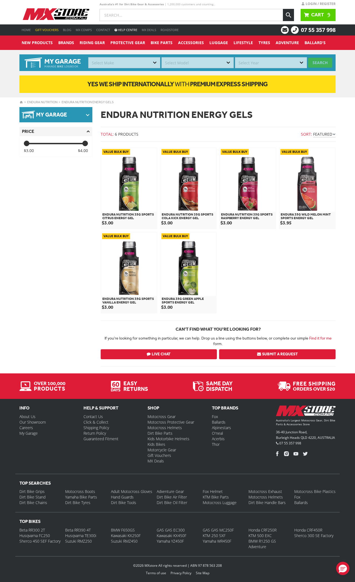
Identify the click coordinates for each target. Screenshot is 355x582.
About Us (27, 416)
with (177, 84)
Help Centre (127, 30)
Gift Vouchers (47, 30)
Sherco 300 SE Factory (313, 535)
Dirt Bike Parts (160, 433)
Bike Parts (162, 42)
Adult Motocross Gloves (131, 491)
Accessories (191, 42)
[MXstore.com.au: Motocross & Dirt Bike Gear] (56, 14)
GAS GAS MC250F (218, 530)
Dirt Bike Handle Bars (267, 502)
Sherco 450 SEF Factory (39, 541)
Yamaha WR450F (217, 541)
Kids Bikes (156, 444)
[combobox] (124, 62)
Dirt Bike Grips (32, 491)
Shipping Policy (96, 427)
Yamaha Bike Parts (81, 497)
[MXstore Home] (306, 412)
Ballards (218, 422)
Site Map (202, 573)
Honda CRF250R (262, 530)
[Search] (288, 15)
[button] (342, 568)
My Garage (28, 433)
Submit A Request (280, 354)
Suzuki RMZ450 (124, 541)
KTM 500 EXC (260, 535)
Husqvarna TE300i (80, 535)
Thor (216, 444)
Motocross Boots (80, 491)
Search (320, 62)
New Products (37, 42)
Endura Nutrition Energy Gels (88, 102)
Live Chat (161, 354)
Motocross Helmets (165, 427)
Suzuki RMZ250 (78, 541)
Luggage (218, 42)
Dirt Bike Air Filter (172, 497)
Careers (26, 427)
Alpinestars (221, 427)
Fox (215, 416)
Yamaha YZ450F (170, 541)
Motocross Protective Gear (171, 422)
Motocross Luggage (220, 502)
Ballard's (315, 42)
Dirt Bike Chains (33, 502)
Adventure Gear (170, 491)
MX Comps (84, 30)
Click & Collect (95, 422)
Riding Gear (92, 42)
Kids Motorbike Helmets (168, 438)
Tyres (264, 42)
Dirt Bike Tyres (77, 502)
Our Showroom (32, 422)
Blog (67, 30)
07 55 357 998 (318, 30)
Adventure (287, 42)
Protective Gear (127, 42)
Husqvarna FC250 (34, 535)
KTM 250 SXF (214, 535)
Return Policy (94, 433)
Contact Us (93, 416)
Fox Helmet (213, 491)
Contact (103, 30)
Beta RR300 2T (32, 530)
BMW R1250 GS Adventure (262, 543)
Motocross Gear (162, 416)
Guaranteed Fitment (100, 438)
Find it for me (320, 338)
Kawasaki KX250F (126, 535)
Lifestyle (243, 42)
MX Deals (149, 30)
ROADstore (170, 30)
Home (26, 30)
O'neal (217, 433)
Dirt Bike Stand (32, 497)
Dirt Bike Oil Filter (172, 502)
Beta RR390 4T (78, 530)
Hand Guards (122, 497)
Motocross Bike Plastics (315, 491)
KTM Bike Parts (216, 497)
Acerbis (218, 438)
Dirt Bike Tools (123, 502)
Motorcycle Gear (162, 449)
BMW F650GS (123, 530)
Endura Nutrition (42, 102)
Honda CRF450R (308, 530)
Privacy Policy (181, 573)
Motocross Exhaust (265, 491)
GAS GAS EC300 (171, 530)
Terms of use (156, 573)
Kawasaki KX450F (171, 535)
